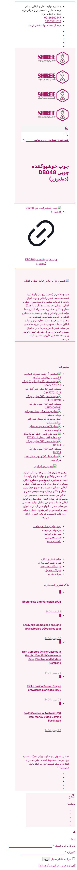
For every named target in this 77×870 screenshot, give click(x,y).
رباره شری (54, 573)
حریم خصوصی (53, 537)
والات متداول (52, 570)
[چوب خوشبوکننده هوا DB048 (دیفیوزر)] (41, 209)
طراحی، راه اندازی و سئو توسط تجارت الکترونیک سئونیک (47, 763)
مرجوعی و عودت (51, 529)
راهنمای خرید (54, 541)
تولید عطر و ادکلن (51, 558)
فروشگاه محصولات (50, 566)
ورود (46, 859)
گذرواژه (70, 852)
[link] (24, 139)
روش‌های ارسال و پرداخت (47, 526)
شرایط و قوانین (52, 533)
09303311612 (53, 21)
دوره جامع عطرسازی (49, 562)
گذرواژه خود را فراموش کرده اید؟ (56, 865)
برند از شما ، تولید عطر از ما (45, 25)
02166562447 (52, 17)
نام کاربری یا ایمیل (64, 845)
